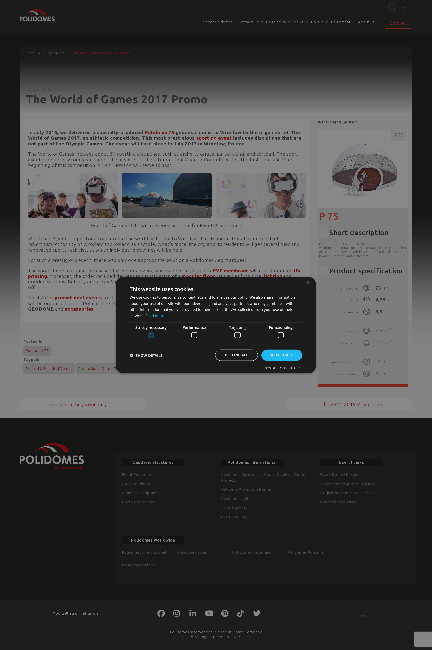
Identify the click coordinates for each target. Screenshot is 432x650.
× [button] (308, 282)
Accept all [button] (282, 355)
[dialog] (216, 325)
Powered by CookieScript (283, 368)
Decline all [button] (236, 355)
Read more (155, 315)
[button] (146, 355)
